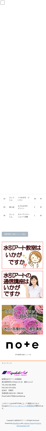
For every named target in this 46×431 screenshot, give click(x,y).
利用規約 (30, 406)
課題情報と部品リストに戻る (15, 234)
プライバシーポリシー (17, 406)
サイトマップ (7, 363)
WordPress (16, 423)
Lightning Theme (28, 423)
